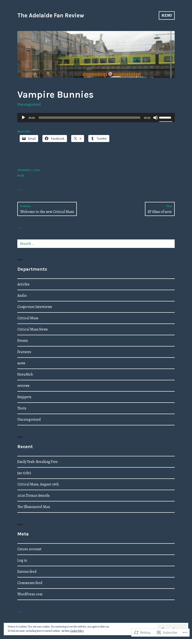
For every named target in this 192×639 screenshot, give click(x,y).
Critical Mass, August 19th (38, 484)
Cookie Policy (77, 631)
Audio (22, 295)
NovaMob (25, 374)
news (21, 363)
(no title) (24, 473)
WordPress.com (30, 594)
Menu (167, 15)
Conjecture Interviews (34, 306)
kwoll (20, 175)
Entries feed (27, 571)
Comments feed (29, 582)
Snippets (24, 397)
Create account (29, 549)
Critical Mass (27, 318)
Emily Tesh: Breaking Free (37, 461)
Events (22, 340)
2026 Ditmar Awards (33, 495)
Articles (23, 284)
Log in (22, 560)
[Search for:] (96, 243)
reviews (23, 385)
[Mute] (155, 117)
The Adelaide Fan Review (50, 15)
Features (24, 351)
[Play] (23, 117)
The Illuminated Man (33, 506)
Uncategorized (29, 104)
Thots (21, 408)
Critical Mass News (32, 329)
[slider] (165, 117)
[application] (96, 117)
